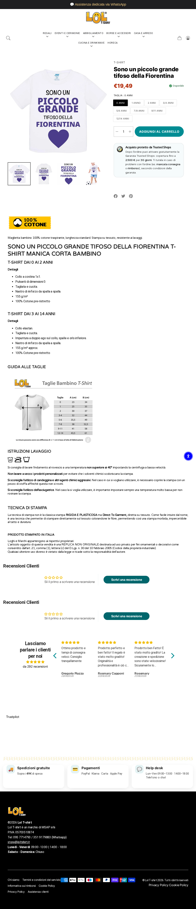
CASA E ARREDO (143, 33)
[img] (35, 662)
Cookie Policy (47, 885)
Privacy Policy (16, 891)
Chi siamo (13, 879)
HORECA (113, 42)
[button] (8, 38)
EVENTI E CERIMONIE (67, 33)
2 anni (152, 102)
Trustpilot (12, 717)
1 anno (136, 102)
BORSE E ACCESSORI (118, 33)
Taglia (123, 95)
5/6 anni (121, 110)
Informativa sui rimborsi (22, 885)
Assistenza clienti (38, 891)
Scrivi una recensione (126, 580)
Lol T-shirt (151, 880)
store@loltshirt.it (19, 842)
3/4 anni (168, 102)
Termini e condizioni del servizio (41, 879)
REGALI (47, 33)
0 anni (120, 102)
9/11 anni (157, 110)
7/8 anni (139, 110)
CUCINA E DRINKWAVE (91, 42)
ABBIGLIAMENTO (93, 33)
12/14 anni (122, 118)
